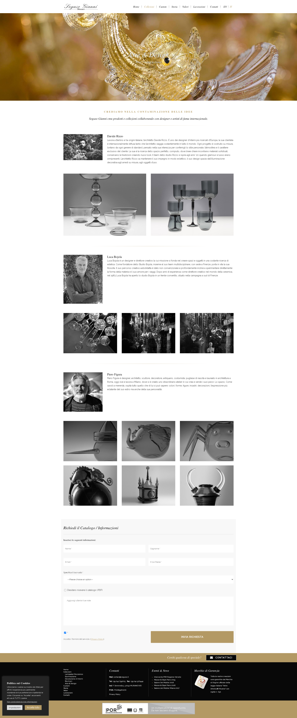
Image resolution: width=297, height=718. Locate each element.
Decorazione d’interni (74, 679)
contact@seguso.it (121, 677)
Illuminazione (70, 677)
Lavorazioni (68, 693)
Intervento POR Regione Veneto (167, 677)
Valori (65, 691)
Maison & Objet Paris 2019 (164, 679)
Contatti (66, 695)
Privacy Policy (97, 639)
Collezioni (67, 672)
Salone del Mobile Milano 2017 (166, 688)
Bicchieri (68, 681)
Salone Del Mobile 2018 (164, 682)
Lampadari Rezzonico (74, 674)
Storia (65, 688)
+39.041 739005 (119, 681)
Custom (66, 686)
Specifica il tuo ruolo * (73, 572)
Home (139, 61)
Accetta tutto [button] (33, 707)
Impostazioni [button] (15, 707)
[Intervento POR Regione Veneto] (148, 714)
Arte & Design (70, 684)
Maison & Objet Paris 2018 (165, 685)
